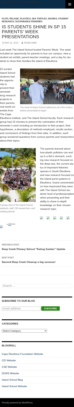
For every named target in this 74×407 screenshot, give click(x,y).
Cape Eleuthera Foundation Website (22, 353)
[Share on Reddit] (63, 219)
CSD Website (9, 366)
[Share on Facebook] (43, 219)
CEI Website (9, 360)
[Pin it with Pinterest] (69, 219)
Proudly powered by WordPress (17, 402)
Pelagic (14, 18)
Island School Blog (12, 379)
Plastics (25, 18)
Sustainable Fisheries (28, 21)
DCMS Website (10, 373)
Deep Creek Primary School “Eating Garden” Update (33, 246)
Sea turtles (39, 18)
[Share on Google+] (56, 219)
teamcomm (30, 43)
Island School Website (14, 386)
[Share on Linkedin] (3, 228)
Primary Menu (69, 4)
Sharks (52, 18)
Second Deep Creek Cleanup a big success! (29, 259)
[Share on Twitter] (49, 219)
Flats (5, 18)
